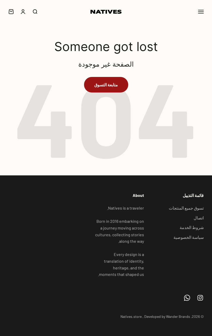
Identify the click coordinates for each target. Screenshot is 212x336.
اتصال (199, 217)
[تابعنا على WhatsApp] (187, 297)
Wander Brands (178, 316)
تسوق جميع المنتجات (186, 207)
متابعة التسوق (106, 84)
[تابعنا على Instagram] (200, 297)
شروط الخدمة (192, 227)
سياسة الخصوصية (188, 237)
